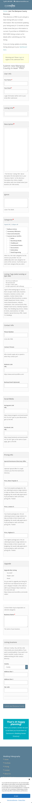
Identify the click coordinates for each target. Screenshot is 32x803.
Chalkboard (14, 243)
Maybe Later (10, 576)
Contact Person (9, 347)
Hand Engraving (15, 252)
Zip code (7, 687)
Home (5, 11)
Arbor (12, 238)
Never (8, 578)
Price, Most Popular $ (11, 481)
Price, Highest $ (9, 532)
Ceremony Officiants (14, 231)
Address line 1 (8, 671)
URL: (5, 366)
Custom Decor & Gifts (14, 236)
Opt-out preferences (12, 800)
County (6, 664)
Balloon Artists (12, 229)
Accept (16, 796)
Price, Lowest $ (9, 506)
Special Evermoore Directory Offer (15, 461)
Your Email (8, 88)
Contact (7, 770)
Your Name (8, 80)
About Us (7, 774)
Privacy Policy (21, 800)
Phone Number (9, 332)
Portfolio (7, 763)
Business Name (9, 614)
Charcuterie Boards (13, 234)
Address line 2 (8, 679)
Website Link (8, 364)
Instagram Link (9, 405)
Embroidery (14, 250)
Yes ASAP (9, 573)
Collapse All (14, 224)
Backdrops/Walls (16, 241)
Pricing (6, 767)
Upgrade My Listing (10, 570)
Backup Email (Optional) (12, 382)
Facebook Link (8, 427)
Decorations (14, 248)
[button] (29, 779)
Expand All (7, 224)
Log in (20, 57)
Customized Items (16, 245)
